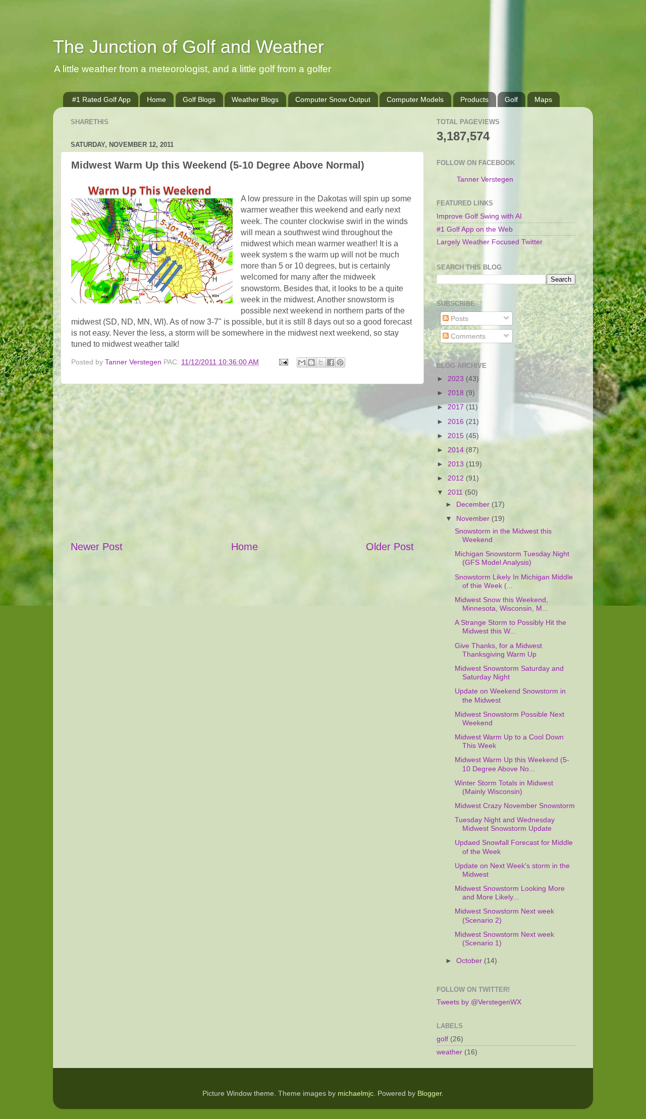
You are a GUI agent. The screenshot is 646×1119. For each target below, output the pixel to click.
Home (156, 99)
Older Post (390, 546)
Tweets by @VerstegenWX (479, 1002)
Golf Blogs (199, 99)
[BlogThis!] (311, 362)
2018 (457, 393)
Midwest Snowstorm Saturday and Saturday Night (509, 672)
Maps (543, 99)
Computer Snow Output (332, 99)
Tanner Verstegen (485, 179)
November (474, 518)
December (474, 504)
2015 (457, 436)
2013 (457, 464)
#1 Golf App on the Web (475, 229)
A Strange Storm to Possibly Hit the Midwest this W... (510, 626)
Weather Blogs (255, 99)
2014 (457, 450)
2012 (457, 478)
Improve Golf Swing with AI (479, 216)
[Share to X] (321, 362)
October (470, 960)
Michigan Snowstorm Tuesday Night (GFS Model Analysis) (512, 558)
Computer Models (415, 99)
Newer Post (97, 546)
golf (442, 1039)
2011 (456, 492)
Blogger (429, 1093)
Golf (511, 99)
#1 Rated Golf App (101, 99)
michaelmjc (355, 1093)
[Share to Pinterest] (340, 362)
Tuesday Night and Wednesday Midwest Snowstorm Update (505, 824)
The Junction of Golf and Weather (188, 46)
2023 (457, 379)
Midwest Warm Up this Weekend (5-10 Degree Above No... (512, 764)
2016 (457, 421)
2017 (457, 407)
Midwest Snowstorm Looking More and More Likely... (510, 892)
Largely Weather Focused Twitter (490, 242)
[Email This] (302, 362)
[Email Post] (283, 362)
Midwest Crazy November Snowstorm (515, 806)
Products (474, 99)
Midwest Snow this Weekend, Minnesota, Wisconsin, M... (501, 604)
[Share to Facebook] (331, 362)
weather (449, 1052)
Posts (458, 318)
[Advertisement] (242, 462)
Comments (467, 336)
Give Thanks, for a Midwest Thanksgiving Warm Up (498, 650)
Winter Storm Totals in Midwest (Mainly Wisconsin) (504, 787)
